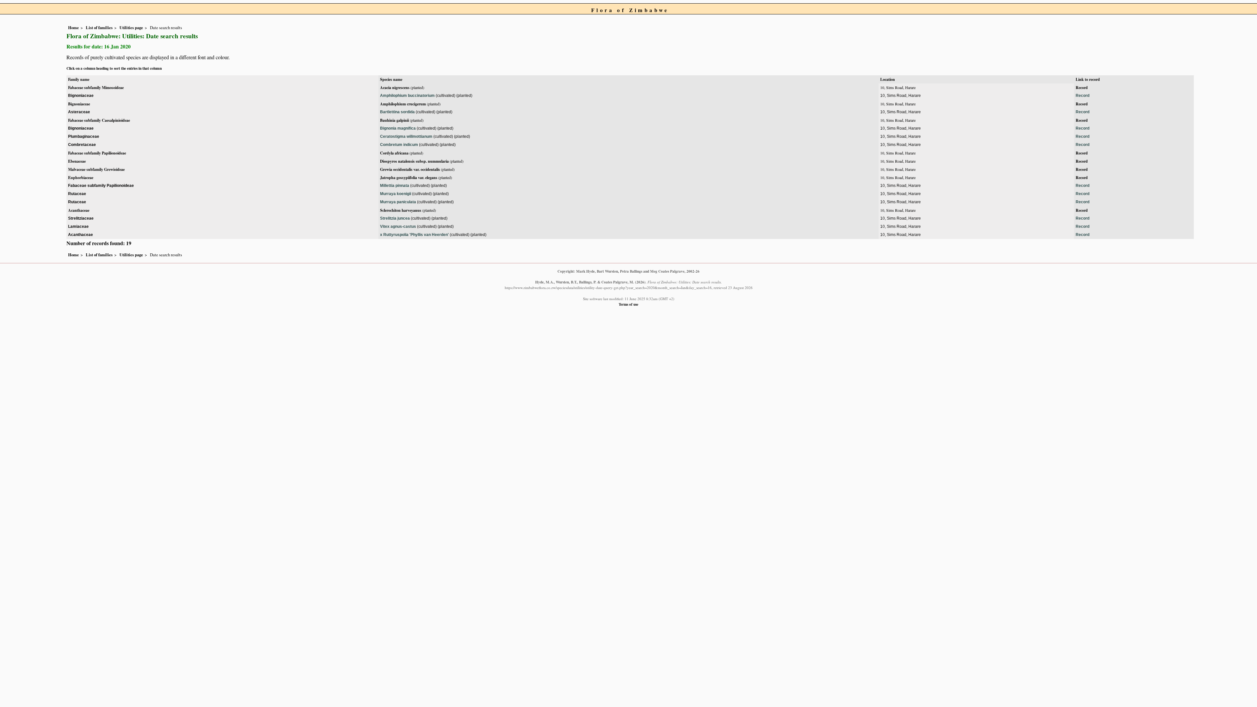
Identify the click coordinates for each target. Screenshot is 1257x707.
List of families (99, 27)
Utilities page (131, 27)
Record (1082, 87)
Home (73, 27)
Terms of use (628, 304)
